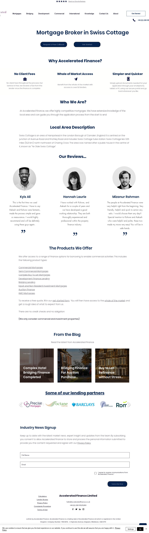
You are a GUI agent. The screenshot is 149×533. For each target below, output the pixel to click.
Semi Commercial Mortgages (33, 271)
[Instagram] (83, 509)
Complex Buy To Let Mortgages (34, 274)
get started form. (61, 300)
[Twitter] (76, 509)
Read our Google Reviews (76, 1)
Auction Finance (27, 289)
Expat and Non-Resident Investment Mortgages (43, 285)
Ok (140, 529)
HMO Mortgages (27, 293)
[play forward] (128, 404)
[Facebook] (73, 509)
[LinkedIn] (80, 509)
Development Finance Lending (34, 278)
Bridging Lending (27, 282)
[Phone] (134, 20)
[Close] (146, 529)
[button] (17, 13)
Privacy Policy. (84, 443)
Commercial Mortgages (31, 267)
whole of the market (115, 300)
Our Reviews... (72, 156)
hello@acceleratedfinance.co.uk (78, 502)
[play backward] (20, 404)
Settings (131, 529)
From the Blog (67, 334)
